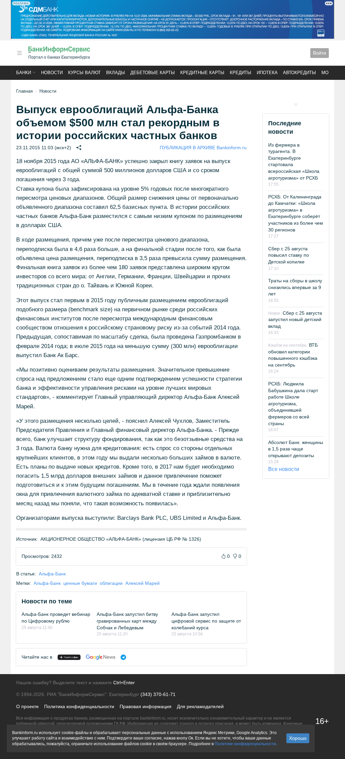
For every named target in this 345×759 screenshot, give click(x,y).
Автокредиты (299, 72)
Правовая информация (145, 706)
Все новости (283, 469)
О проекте (27, 706)
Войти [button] (319, 53)
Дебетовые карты (152, 72)
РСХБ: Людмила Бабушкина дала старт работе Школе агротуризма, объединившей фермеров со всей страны (293, 403)
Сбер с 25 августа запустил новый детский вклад (295, 319)
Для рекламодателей (200, 706)
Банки (23, 72)
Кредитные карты (202, 72)
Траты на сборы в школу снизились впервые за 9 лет (295, 287)
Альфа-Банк (52, 573)
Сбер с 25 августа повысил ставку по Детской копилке (288, 255)
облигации (111, 583)
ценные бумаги (80, 583)
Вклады (115, 72)
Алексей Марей (142, 583)
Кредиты (240, 72)
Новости (52, 72)
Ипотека (267, 72)
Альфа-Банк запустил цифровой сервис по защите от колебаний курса (206, 620)
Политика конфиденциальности (79, 706)
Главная (24, 91)
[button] (19, 53)
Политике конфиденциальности (245, 743)
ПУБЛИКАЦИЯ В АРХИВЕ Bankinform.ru (203, 147)
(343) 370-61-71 (158, 694)
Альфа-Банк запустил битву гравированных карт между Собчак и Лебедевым (127, 620)
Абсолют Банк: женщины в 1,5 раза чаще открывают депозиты (295, 449)
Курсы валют (84, 72)
